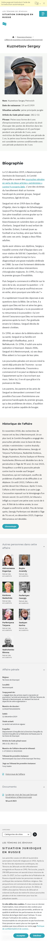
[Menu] (43, 14)
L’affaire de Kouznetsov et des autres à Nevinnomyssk (23, 40)
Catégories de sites (14, 834)
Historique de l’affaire (15, 774)
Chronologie (10, 526)
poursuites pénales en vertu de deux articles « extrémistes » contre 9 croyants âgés (23, 183)
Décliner (37, 935)
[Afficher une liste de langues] (37, 3)
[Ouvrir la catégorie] (35, 834)
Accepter (20, 935)
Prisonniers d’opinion (24, 37)
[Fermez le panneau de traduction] (44, 3)
